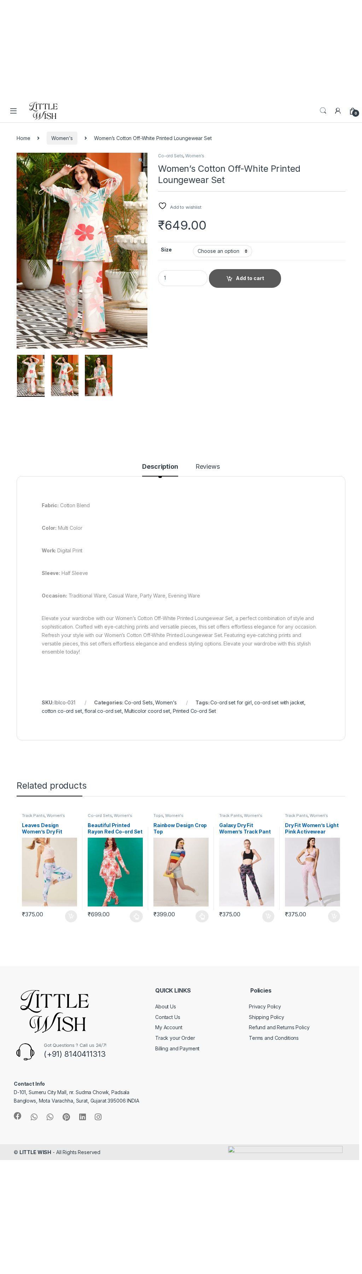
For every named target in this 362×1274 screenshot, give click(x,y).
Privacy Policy (265, 1006)
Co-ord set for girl (230, 702)
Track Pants (33, 815)
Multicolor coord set (147, 711)
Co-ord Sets (170, 155)
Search (323, 111)
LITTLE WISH (35, 1152)
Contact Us (167, 1017)
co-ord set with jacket (279, 702)
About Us (165, 1006)
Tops (158, 815)
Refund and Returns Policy (279, 1027)
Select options (134, 916)
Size (166, 250)
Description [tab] (160, 466)
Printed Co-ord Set (194, 711)
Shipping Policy (266, 1017)
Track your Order (175, 1038)
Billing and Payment (177, 1048)
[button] (141, 160)
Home (23, 138)
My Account (168, 1027)
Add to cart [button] (71, 916)
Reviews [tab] (207, 466)
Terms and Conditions (274, 1038)
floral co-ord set (103, 711)
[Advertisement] (181, 49)
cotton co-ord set (62, 711)
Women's (62, 138)
